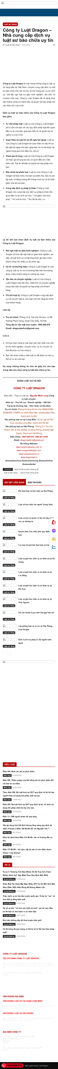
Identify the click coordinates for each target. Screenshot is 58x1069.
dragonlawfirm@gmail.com (32, 440)
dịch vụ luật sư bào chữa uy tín (27, 469)
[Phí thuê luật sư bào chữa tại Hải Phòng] (10, 494)
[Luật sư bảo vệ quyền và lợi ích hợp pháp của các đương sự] (10, 521)
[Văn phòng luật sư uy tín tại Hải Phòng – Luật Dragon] (10, 629)
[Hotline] (54, 522)
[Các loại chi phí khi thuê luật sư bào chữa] (10, 548)
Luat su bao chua (13, 45)
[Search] (54, 12)
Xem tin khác (35, 482)
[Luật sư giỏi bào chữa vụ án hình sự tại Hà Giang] (10, 562)
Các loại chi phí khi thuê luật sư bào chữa (36, 545)
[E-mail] (54, 539)
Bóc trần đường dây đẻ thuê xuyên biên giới (22, 920)
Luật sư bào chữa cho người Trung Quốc (35, 504)
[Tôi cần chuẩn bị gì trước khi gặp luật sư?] (10, 616)
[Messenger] (54, 531)
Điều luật (7, 775)
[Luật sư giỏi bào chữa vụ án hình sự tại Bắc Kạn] (10, 589)
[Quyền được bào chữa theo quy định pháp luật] (10, 534)
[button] (4, 12)
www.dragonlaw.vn (29, 457)
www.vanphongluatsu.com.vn (29, 446)
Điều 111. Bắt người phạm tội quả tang (20, 816)
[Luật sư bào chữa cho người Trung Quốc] (10, 507)
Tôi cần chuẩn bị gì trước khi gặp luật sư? (36, 613)
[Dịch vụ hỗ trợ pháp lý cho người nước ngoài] (10, 643)
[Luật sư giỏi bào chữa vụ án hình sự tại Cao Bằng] (10, 575)
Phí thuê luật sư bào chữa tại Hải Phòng (35, 491)
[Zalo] (54, 547)
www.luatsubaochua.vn (29, 453)
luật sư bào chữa (10, 473)
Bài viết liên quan (14, 482)
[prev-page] (4, 653)
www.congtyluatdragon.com (29, 450)
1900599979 (14, 1065)
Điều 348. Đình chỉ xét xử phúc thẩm (18, 771)
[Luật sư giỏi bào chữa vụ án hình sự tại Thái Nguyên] (10, 602)
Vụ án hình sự (9, 879)
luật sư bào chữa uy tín (30, 473)
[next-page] (9, 653)
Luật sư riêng (10, 24)
